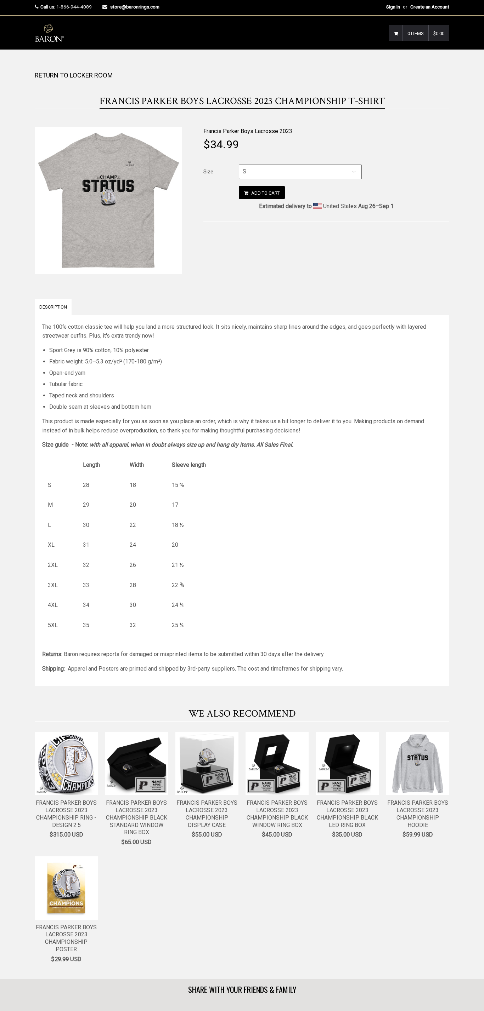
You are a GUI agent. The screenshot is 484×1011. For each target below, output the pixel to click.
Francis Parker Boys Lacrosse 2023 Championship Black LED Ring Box (347, 813)
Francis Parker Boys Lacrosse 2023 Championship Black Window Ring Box (277, 813)
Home (41, 63)
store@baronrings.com (134, 7)
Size (208, 171)
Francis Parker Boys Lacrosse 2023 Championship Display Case (206, 813)
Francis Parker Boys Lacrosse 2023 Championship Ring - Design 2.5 (66, 813)
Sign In (393, 7)
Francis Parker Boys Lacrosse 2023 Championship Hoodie (417, 813)
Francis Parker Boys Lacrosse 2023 (247, 131)
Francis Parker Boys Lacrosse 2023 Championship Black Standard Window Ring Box (136, 817)
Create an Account (429, 7)
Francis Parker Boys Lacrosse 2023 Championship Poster (66, 938)
